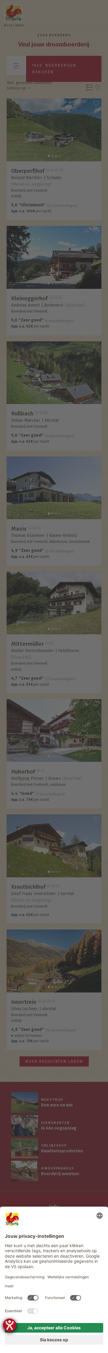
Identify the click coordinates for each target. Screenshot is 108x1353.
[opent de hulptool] (9, 1325)
